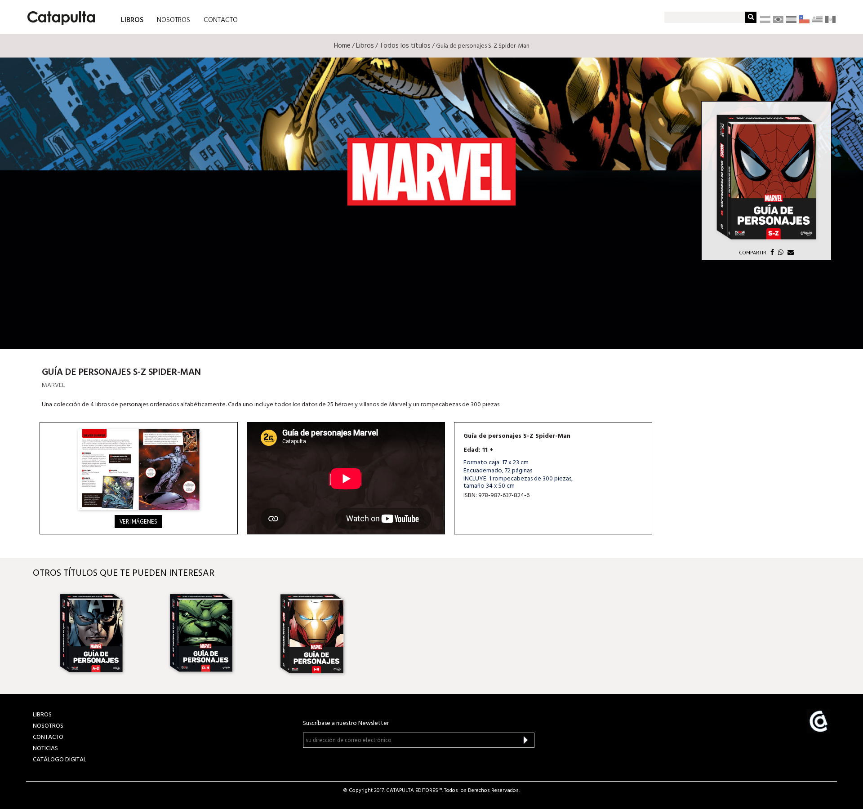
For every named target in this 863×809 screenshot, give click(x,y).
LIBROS (132, 19)
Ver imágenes (138, 521)
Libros (365, 45)
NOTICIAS (45, 748)
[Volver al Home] (58, 14)
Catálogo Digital (59, 760)
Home (342, 45)
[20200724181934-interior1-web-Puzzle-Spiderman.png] (138, 469)
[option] (104, 634)
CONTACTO (221, 20)
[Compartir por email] (789, 252)
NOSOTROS (173, 20)
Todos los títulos (405, 45)
